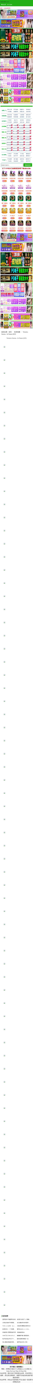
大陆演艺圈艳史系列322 (23, 1326)
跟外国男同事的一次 (23, 1338)
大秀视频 (21, 139)
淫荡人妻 (21, 148)
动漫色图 (21, 144)
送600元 (4, 205)
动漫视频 (21, 127)
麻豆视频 (21, 125)
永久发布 (9, 4)
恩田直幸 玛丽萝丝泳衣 (9, 1319)
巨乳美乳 (27, 137)
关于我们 (13, 1367)
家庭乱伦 (15, 148)
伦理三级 (9, 127)
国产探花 (9, 133)
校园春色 (27, 148)
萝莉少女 (15, 139)
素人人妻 (15, 131)
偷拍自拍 (9, 142)
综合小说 (27, 150)
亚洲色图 (9, 144)
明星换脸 (21, 133)
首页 (10, 332)
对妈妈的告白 (21, 1332)
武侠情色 (9, 150)
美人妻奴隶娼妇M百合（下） (10, 1342)
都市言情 (9, 148)
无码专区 (15, 137)
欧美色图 (15, 144)
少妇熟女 (27, 142)
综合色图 (27, 144)
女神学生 (9, 131)
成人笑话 (21, 150)
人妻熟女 (9, 139)
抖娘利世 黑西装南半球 (9, 1332)
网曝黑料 (27, 133)
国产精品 (9, 137)
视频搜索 (28, 165)
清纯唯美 (15, 142)
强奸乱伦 (21, 137)
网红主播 (15, 133)
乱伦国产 (27, 131)
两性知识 (15, 150)
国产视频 (9, 125)
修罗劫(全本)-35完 (22, 1342)
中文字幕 (27, 125)
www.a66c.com (4, 2)
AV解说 (15, 125)
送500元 (4, 218)
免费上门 (4, 181)
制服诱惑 (27, 139)
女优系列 (15, 127)
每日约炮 (4, 193)
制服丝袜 (21, 142)
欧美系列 (27, 127)
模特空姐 (21, 131)
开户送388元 (4, 230)
